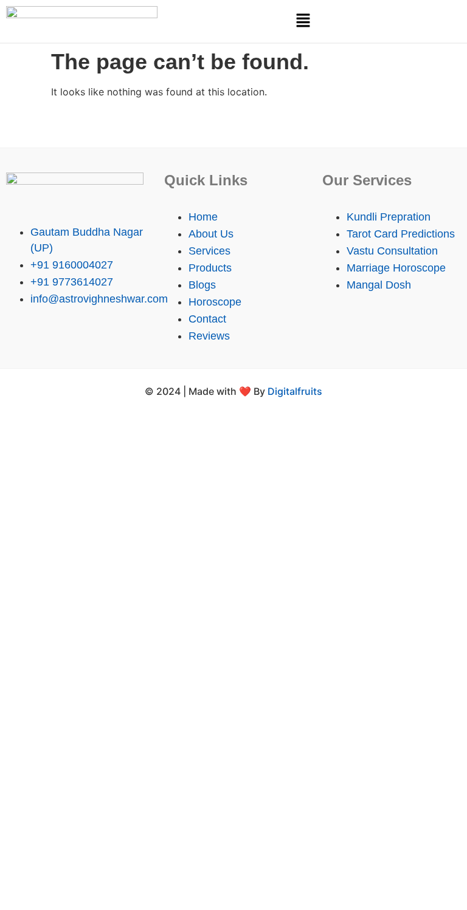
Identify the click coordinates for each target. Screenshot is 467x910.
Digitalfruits (295, 391)
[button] (303, 21)
